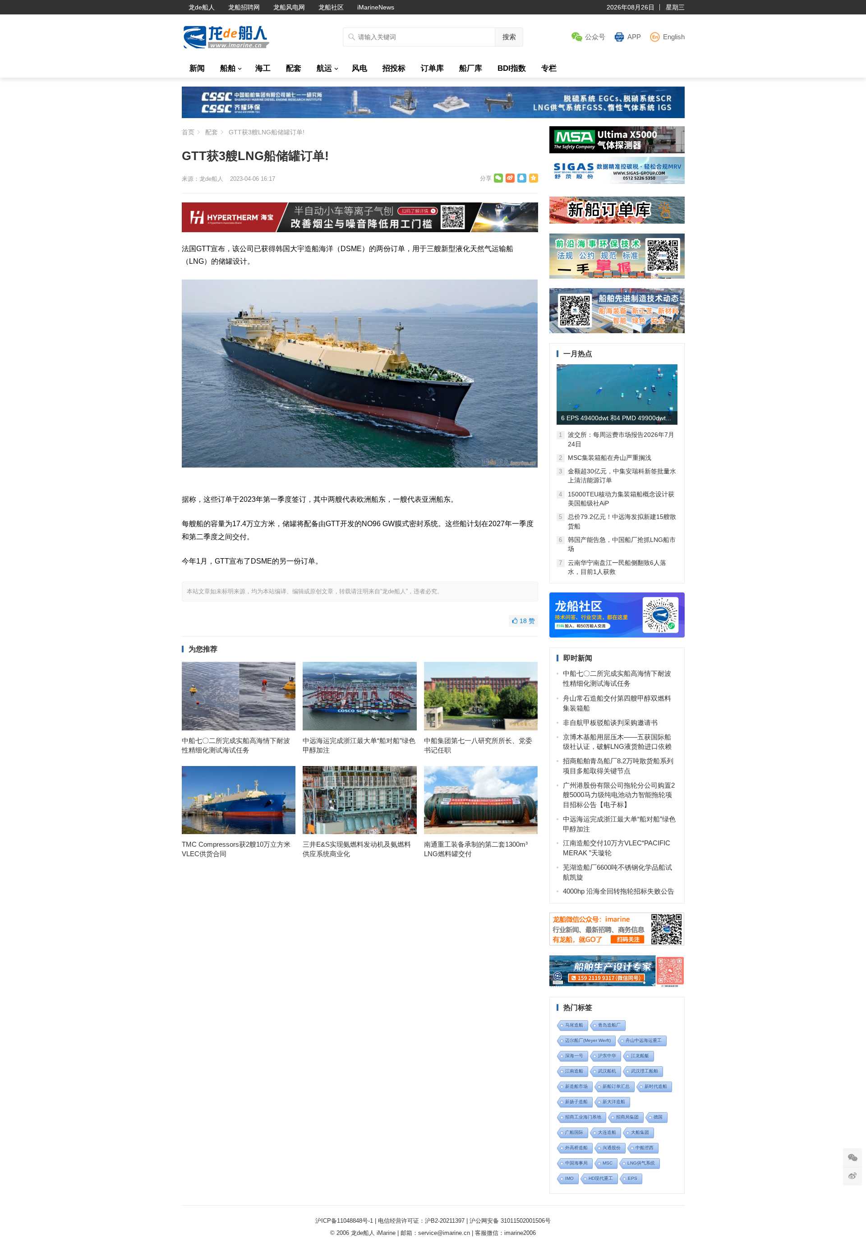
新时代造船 (656, 1086)
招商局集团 (627, 1117)
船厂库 (470, 68)
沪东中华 (607, 1055)
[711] (433, 115)
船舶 (227, 68)
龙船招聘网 (244, 7)
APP (634, 37)
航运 (324, 68)
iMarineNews (375, 7)
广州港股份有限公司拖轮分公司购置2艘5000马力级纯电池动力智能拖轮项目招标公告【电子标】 (619, 795)
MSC (608, 1163)
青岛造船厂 (609, 1025)
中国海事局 (576, 1163)
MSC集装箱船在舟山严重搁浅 (609, 457)
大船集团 (640, 1132)
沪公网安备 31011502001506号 (510, 1220)
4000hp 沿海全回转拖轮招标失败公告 (618, 891)
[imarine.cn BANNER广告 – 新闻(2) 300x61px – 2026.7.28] (617, 181)
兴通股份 (612, 1147)
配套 (293, 68)
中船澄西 (645, 1147)
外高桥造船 (576, 1147)
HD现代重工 (601, 1178)
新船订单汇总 (616, 1086)
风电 (359, 68)
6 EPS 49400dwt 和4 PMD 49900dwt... (616, 418)
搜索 (509, 37)
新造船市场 (576, 1086)
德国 (658, 1117)
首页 (188, 132)
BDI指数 (511, 68)
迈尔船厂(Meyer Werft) (588, 1040)
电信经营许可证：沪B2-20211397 (421, 1220)
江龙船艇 (640, 1055)
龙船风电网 (289, 7)
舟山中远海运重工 (644, 1040)
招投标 (393, 68)
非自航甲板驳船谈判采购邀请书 (610, 722)
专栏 (549, 68)
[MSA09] (617, 151)
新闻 (197, 68)
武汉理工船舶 (644, 1071)
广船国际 (574, 1132)
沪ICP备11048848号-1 (344, 1220)
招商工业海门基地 (583, 1117)
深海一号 (574, 1055)
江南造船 (574, 1071)
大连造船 (607, 1132)
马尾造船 (574, 1025)
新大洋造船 (614, 1101)
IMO (569, 1178)
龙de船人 (202, 7)
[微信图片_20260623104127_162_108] (360, 230)
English (674, 37)
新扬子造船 (576, 1101)
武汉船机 (607, 1071)
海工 (263, 68)
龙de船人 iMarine (373, 1233)
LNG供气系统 (641, 1163)
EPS (632, 1178)
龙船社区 (331, 7)
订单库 (432, 68)
